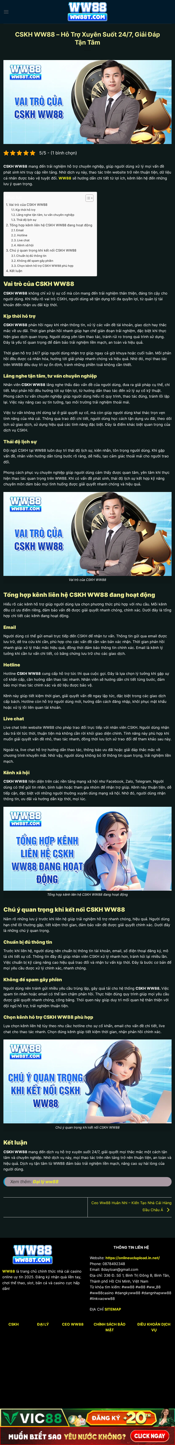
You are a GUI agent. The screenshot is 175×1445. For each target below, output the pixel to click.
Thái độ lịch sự (26, 220)
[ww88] (87, 12)
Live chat (23, 240)
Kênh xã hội (25, 245)
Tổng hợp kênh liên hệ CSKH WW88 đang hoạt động (51, 225)
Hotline (22, 235)
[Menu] (6, 11)
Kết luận (16, 271)
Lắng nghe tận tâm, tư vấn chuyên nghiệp (45, 215)
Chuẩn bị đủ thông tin (31, 255)
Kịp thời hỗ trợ (25, 210)
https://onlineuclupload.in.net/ (133, 1258)
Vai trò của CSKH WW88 (28, 205)
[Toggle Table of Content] (87, 198)
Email (19, 230)
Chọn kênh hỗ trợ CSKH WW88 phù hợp (45, 265)
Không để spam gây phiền (35, 260)
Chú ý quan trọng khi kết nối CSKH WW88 (43, 250)
